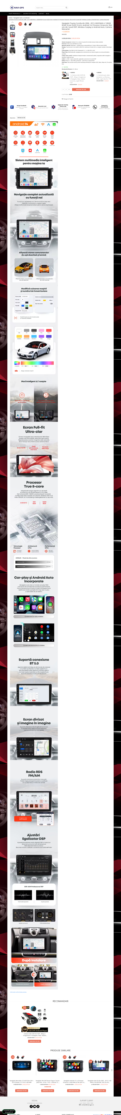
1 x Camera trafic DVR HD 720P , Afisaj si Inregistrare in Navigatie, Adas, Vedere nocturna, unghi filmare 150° (78, 79)
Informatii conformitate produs (18, 992)
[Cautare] (66, 7)
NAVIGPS (64, 34)
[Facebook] (31, 1106)
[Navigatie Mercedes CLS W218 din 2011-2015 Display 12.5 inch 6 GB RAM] (22, 1067)
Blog (47, 13)
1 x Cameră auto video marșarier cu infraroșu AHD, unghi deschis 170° (103, 77)
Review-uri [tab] (21, 117)
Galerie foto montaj (30, 13)
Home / (11, 18)
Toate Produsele (14, 13)
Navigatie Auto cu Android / (22, 18)
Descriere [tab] (12, 118)
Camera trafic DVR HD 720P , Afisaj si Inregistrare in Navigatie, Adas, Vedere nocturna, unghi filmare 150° (34, 1034)
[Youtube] (34, 1106)
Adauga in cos (81, 89)
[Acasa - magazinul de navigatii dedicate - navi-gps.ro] (17, 8)
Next (12, 54)
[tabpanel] (38, 46)
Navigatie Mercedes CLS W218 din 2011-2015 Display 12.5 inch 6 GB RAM (22, 1081)
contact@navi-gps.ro (87, 1105)
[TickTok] (38, 1106)
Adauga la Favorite (68, 99)
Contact (41, 13)
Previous (12, 22)
